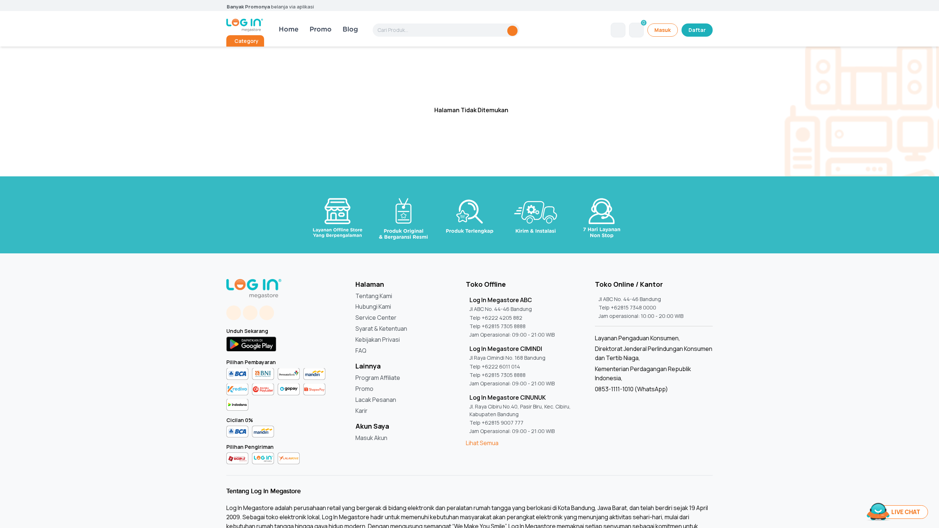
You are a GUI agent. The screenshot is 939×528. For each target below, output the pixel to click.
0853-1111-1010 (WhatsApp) (631, 389)
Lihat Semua (482, 443)
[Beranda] (244, 25)
